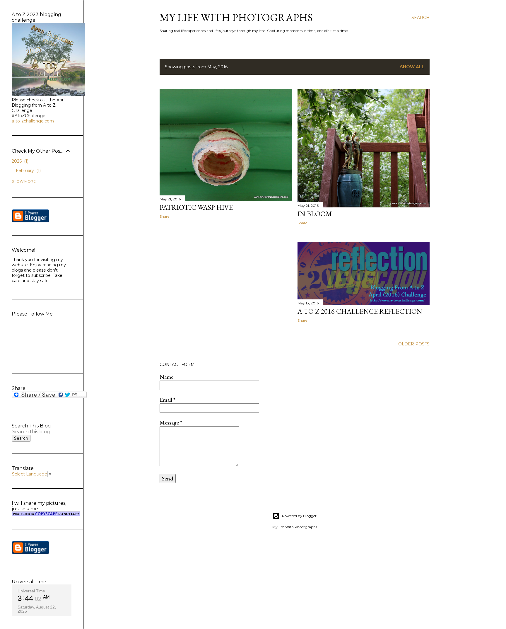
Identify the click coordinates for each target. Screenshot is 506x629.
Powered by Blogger (299, 516)
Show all (412, 66)
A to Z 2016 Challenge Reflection (360, 311)
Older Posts (414, 344)
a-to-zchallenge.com (33, 121)
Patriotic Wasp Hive (196, 207)
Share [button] (164, 216)
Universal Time (31, 591)
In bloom (315, 213)
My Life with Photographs (236, 17)
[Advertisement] (226, 274)
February (28, 170)
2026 (19, 161)
